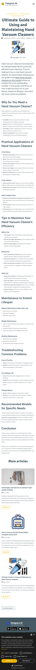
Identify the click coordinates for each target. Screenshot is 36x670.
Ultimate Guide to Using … (18, 16)
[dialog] (18, 651)
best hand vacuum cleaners (9, 417)
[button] (18, 666)
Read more (6, 507)
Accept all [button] (9, 661)
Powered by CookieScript (18, 668)
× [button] (34, 634)
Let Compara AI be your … (12, 14)
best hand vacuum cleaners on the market (16, 79)
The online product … (25, 14)
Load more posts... (8, 608)
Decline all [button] (26, 661)
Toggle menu (34, 4)
